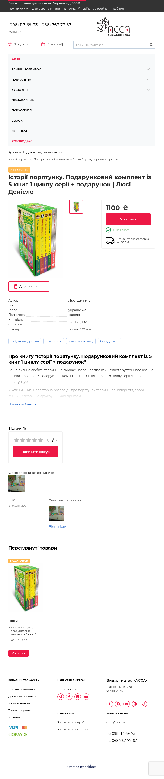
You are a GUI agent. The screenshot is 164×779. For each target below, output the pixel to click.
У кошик (128, 219)
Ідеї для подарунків (25, 341)
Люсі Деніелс (109, 341)
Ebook (17, 120)
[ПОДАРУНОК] (25, 589)
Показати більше (22, 404)
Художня (20, 90)
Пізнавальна (23, 100)
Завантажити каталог (72, 729)
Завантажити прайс (71, 722)
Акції (16, 59)
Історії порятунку (80, 341)
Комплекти (54, 341)
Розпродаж (22, 141)
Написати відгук (36, 452)
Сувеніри (19, 131)
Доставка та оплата (46, 8)
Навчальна (21, 79)
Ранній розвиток (26, 69)
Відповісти (57, 527)
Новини (14, 717)
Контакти (15, 31)
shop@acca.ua (116, 722)
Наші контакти (19, 703)
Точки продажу (19, 710)
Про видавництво (21, 689)
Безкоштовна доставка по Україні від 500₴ (44, 3)
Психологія (22, 110)
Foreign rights (18, 8)
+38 (120, 734)
